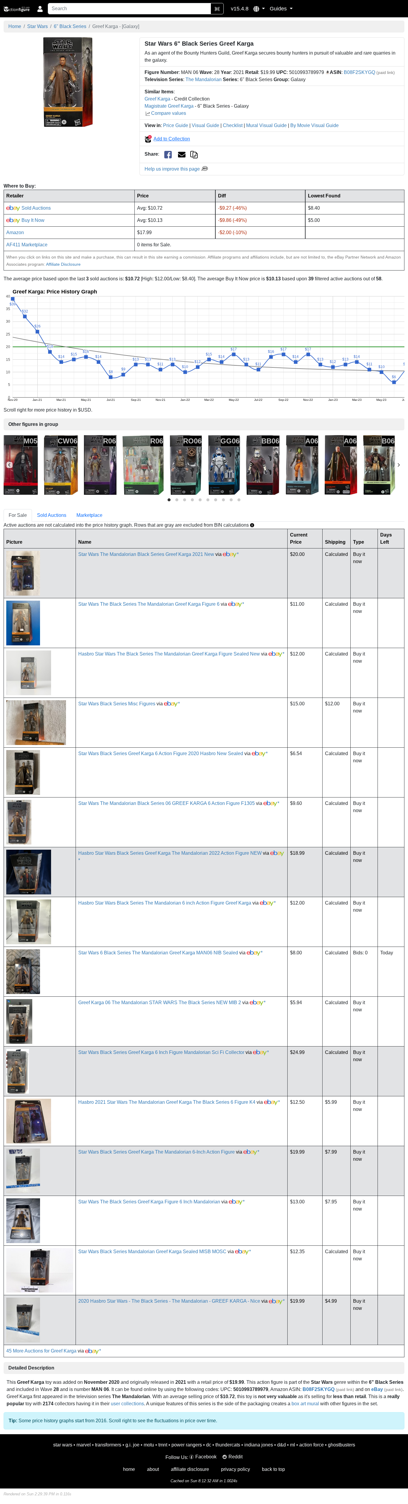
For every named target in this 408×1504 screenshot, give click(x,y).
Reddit (235, 1456)
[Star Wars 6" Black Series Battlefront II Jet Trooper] (224, 464)
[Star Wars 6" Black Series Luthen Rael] (341, 464)
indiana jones (258, 1444)
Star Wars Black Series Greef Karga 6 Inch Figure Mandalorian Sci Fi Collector (161, 1052)
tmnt (162, 1444)
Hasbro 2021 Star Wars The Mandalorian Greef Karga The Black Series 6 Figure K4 (166, 1102)
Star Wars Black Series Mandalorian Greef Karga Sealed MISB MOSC (152, 1251)
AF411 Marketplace (26, 244)
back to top (273, 1469)
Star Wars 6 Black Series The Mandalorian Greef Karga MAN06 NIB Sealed (158, 952)
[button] (259, 8)
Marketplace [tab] (89, 515)
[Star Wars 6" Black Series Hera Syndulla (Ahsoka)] (302, 464)
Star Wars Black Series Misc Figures (116, 703)
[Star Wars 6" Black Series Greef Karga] (68, 81)
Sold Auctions (35, 208)
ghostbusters (341, 1444)
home (129, 1469)
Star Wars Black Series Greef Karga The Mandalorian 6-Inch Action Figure (156, 1151)
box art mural (305, 1403)
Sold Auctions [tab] (51, 515)
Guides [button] (279, 9)
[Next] (398, 465)
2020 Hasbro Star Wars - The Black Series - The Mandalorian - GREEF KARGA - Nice (169, 1301)
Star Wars (37, 26)
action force (311, 1444)
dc (208, 1444)
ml (292, 1444)
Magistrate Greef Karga (169, 106)
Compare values (168, 113)
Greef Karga (157, 98)
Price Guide (175, 125)
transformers (108, 1444)
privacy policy (235, 1469)
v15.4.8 (240, 9)
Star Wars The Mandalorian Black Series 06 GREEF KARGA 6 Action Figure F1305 (166, 803)
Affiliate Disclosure (63, 264)
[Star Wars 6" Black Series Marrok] (21, 464)
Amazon (15, 232)
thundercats (227, 1444)
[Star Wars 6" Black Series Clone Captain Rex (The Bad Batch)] (263, 464)
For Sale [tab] (18, 515)
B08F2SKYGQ (359, 72)
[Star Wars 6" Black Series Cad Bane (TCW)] (61, 464)
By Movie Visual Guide (314, 125)
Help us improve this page (173, 168)
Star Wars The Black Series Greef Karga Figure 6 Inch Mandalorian (149, 1201)
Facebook (206, 1456)
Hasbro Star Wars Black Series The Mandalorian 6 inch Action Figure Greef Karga (164, 902)
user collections (127, 1403)
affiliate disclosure (190, 1469)
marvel (83, 1444)
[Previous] (10, 465)
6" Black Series (70, 26)
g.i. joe (132, 1444)
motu (149, 1444)
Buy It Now (32, 220)
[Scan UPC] (217, 8)
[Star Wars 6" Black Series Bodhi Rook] (186, 464)
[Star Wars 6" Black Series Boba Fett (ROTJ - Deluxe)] (143, 464)
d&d (281, 1444)
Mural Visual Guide (266, 125)
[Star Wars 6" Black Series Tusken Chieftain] (379, 464)
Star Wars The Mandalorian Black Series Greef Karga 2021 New (146, 554)
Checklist (233, 125)
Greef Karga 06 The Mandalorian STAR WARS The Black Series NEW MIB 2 (159, 1002)
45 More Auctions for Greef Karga (41, 1350)
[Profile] (40, 9)
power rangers (186, 1444)
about (153, 1469)
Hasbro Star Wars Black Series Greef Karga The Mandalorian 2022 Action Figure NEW (170, 853)
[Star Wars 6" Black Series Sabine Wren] (100, 464)
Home (14, 26)
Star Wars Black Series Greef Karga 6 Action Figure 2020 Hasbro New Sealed (160, 753)
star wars (62, 1444)
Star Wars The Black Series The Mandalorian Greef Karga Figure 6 (149, 604)
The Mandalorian (203, 79)
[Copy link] (194, 154)
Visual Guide (205, 125)
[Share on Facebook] (168, 154)
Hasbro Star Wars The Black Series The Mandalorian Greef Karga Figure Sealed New (169, 653)
